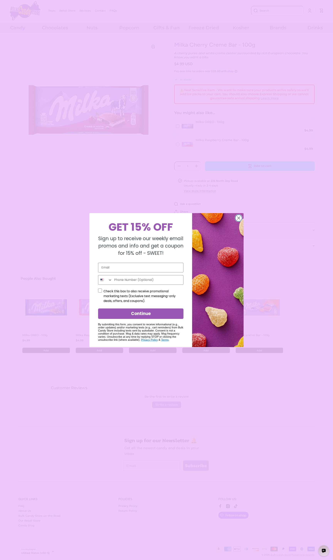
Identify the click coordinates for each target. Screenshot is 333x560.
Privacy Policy (149, 339)
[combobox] (105, 280)
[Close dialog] (238, 218)
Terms (165, 339)
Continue (141, 314)
